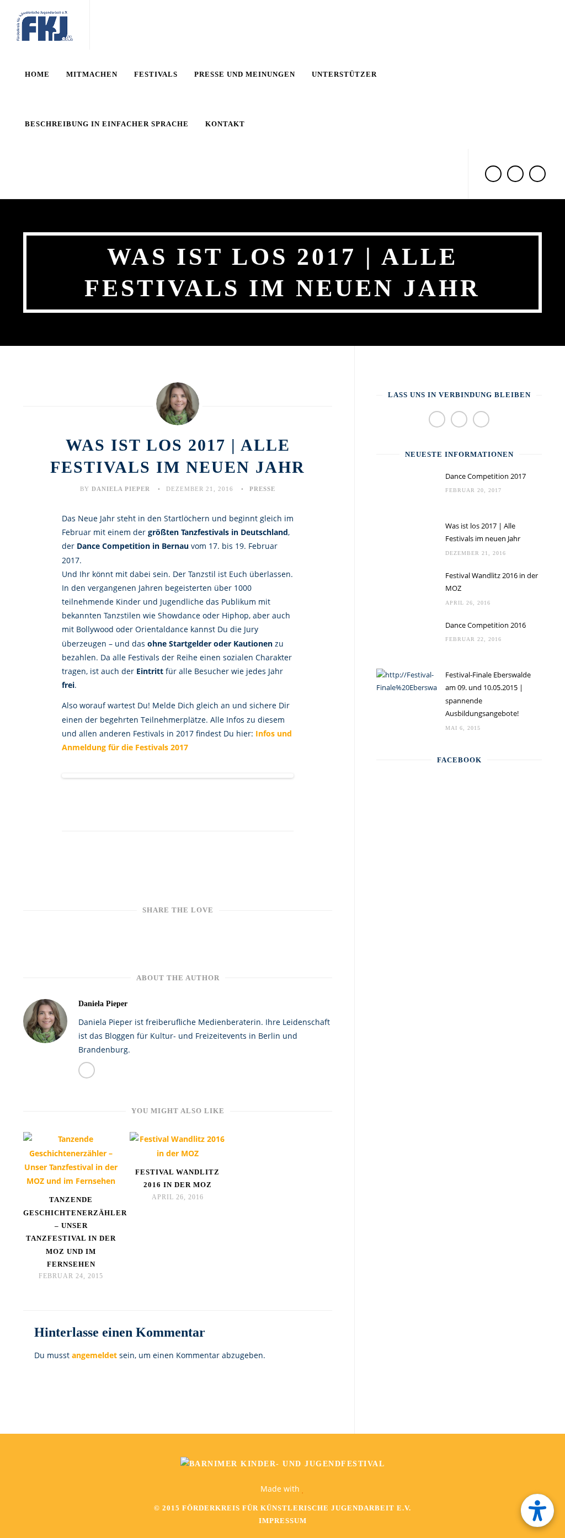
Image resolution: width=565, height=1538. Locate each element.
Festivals (156, 74)
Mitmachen (92, 74)
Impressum (283, 1520)
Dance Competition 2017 (485, 476)
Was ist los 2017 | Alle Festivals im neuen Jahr (482, 532)
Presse (262, 488)
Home (37, 74)
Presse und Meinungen (244, 74)
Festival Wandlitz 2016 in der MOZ (177, 1178)
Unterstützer (344, 74)
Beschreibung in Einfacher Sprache (107, 124)
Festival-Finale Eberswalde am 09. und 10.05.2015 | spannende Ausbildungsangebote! (488, 694)
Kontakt (225, 124)
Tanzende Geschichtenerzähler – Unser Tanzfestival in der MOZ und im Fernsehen (71, 1231)
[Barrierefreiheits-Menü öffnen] (537, 1510)
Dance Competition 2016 (485, 625)
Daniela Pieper (121, 488)
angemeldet (94, 1355)
